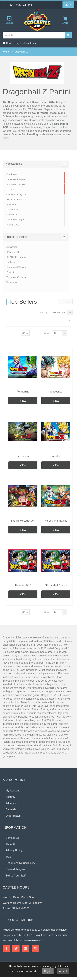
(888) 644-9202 (20, 908)
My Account (13, 790)
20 (55, 333)
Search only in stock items (21, 43)
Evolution (11, 262)
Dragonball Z (21, 51)
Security (10, 796)
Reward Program (16, 869)
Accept (63, 971)
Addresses (12, 803)
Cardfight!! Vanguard (16, 194)
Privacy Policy (14, 850)
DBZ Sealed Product (16, 257)
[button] (68, 4)
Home (6, 51)
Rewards (11, 809)
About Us (11, 844)
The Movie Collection (16, 277)
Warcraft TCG (13, 224)
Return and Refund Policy (20, 862)
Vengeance (12, 282)
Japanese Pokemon (16, 179)
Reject (47, 971)
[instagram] (35, 948)
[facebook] (6, 948)
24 (55, 612)
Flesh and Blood (14, 199)
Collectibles (12, 214)
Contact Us (12, 837)
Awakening (11, 247)
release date (59, 312)
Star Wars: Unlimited (16, 184)
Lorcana (10, 189)
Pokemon (11, 204)
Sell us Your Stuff (16, 875)
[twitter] (16, 948)
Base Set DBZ (13, 252)
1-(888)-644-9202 (22, 5)
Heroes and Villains (16, 267)
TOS (8, 856)
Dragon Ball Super (15, 219)
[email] (25, 948)
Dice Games (12, 209)
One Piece (11, 174)
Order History (13, 815)
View (23, 400)
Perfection (11, 272)
